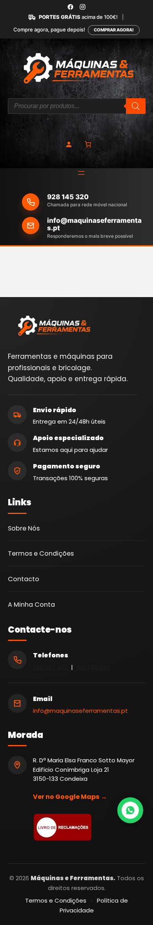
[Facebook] (70, 7)
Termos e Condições (41, 553)
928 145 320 (68, 197)
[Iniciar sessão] (68, 144)
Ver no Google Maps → (70, 796)
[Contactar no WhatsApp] (130, 810)
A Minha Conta (31, 604)
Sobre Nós (24, 528)
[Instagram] (82, 7)
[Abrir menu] (81, 173)
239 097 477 (50, 667)
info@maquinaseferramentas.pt (94, 224)
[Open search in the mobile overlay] (77, 106)
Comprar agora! (114, 30)
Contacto (23, 579)
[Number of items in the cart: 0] (88, 144)
